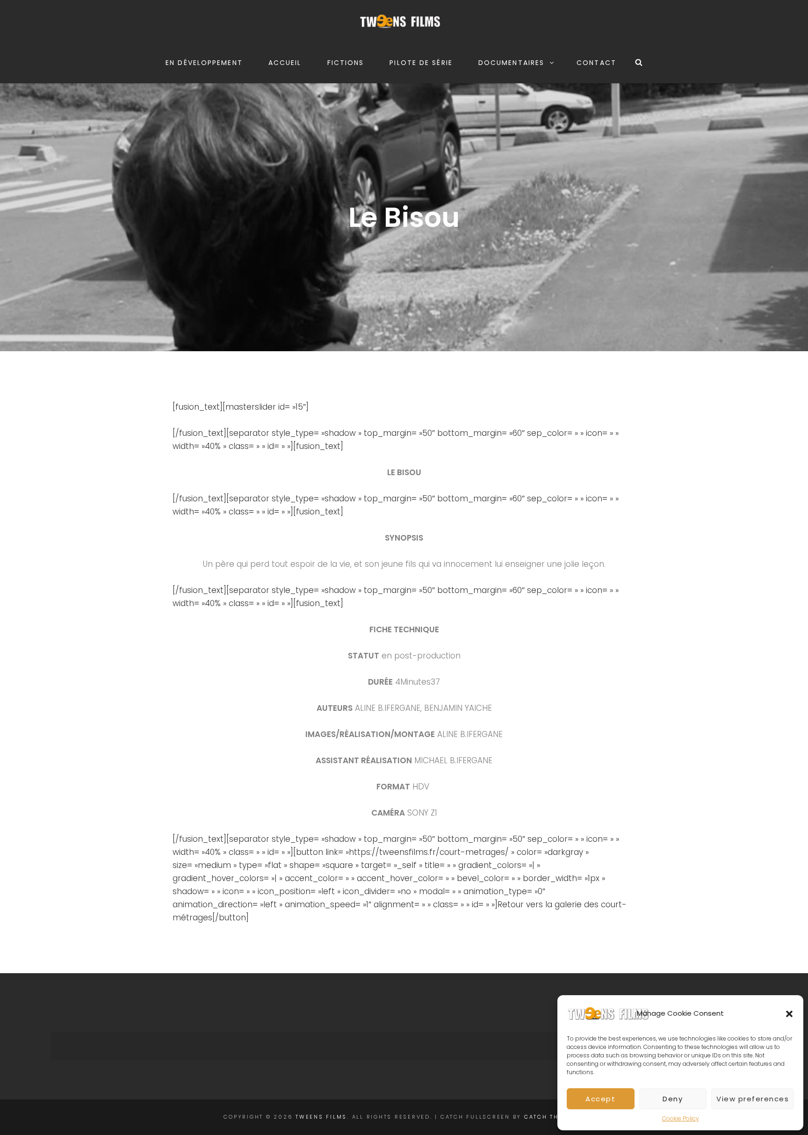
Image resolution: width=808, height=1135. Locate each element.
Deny (673, 1099)
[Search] (638, 63)
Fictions (345, 62)
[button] (789, 1014)
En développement (204, 62)
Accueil (285, 62)
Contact (596, 62)
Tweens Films (321, 1117)
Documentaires (511, 62)
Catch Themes (550, 1117)
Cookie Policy (680, 1118)
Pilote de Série (421, 62)
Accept (600, 1099)
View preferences (752, 1099)
